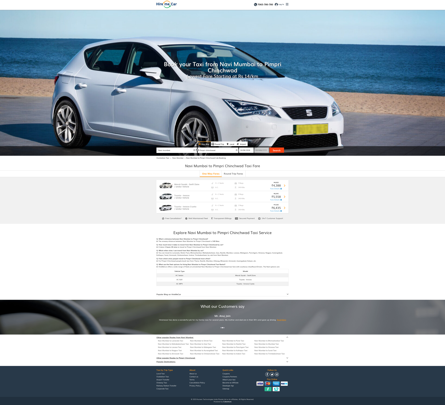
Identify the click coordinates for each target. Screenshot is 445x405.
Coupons (226, 373)
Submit (284, 185)
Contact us (193, 376)
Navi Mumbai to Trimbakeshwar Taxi (269, 353)
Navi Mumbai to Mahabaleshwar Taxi (173, 344)
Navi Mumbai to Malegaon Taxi (203, 347)
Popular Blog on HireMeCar (168, 294)
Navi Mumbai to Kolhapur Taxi (234, 350)
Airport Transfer (162, 379)
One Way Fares (210, 173)
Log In (281, 4)
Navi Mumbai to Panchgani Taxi (235, 347)
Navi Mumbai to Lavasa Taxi (169, 347)
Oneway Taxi (161, 382)
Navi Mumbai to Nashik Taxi (234, 344)
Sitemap (225, 388)
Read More (253, 320)
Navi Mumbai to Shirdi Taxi (201, 340)
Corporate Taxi (162, 388)
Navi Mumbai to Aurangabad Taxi (204, 350)
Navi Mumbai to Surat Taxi (265, 350)
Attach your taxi (228, 379)
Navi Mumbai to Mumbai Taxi (266, 344)
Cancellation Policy (197, 382)
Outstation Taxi (162, 158)
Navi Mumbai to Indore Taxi (233, 353)
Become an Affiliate (230, 382)
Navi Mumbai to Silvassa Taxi (266, 347)
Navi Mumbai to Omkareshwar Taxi (204, 353)
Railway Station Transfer (166, 385)
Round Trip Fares (233, 173)
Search (277, 150)
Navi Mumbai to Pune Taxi (233, 340)
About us (193, 373)
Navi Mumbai (178, 158)
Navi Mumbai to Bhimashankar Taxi (269, 340)
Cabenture (227, 401)
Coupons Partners (229, 376)
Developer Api (228, 385)
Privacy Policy (195, 385)
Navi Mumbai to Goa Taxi (200, 344)
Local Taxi (160, 373)
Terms (191, 379)
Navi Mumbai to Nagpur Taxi (170, 350)
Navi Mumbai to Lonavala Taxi (170, 340)
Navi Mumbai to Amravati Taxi (170, 353)
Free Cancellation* (173, 218)
